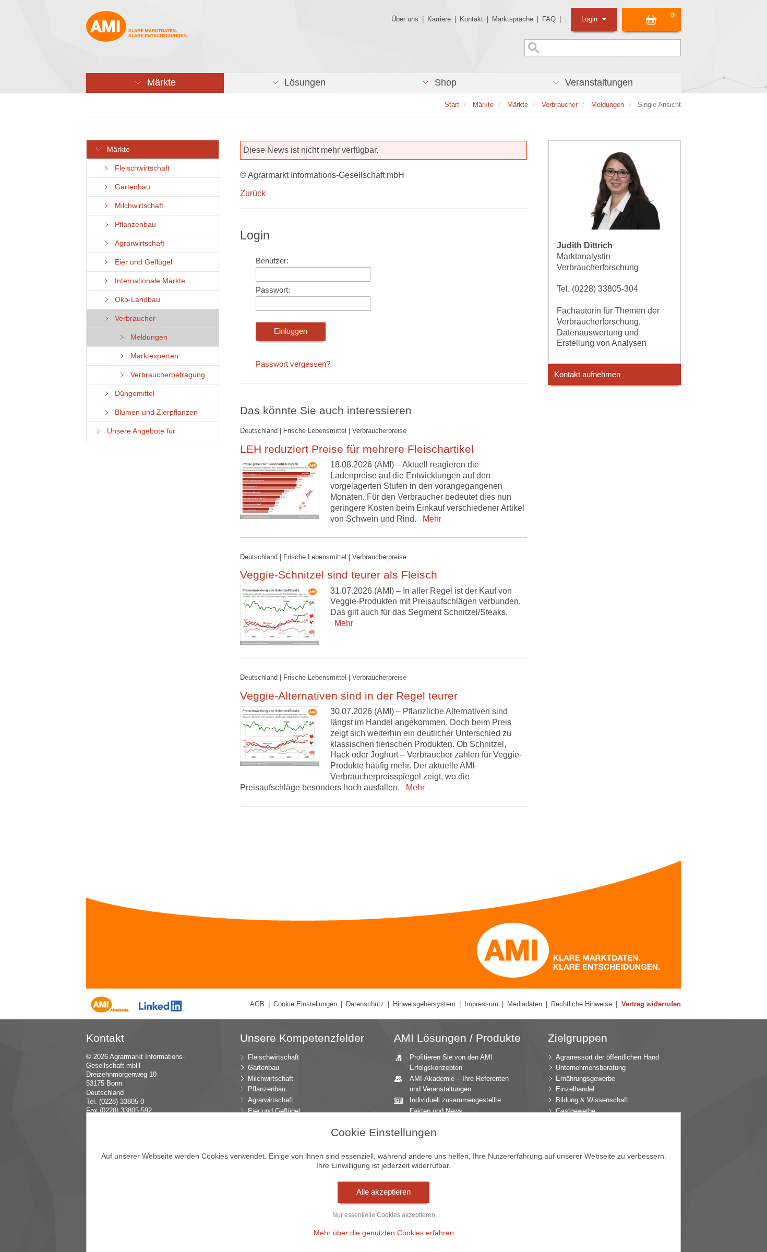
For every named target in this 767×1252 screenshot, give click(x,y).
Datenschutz (365, 1004)
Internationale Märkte (148, 281)
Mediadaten (524, 1004)
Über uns (404, 19)
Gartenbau (130, 187)
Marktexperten (152, 356)
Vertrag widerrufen (651, 1004)
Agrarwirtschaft (137, 243)
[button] (155, 83)
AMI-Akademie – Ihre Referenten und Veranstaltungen (459, 1084)
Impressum (481, 1004)
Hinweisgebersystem (424, 1004)
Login (590, 19)
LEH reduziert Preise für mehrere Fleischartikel (357, 449)
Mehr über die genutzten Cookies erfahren (384, 1233)
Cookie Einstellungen (305, 1004)
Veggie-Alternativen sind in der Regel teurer (349, 696)
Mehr (429, 518)
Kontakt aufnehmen (587, 374)
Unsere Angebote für (139, 431)
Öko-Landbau (135, 300)
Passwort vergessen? (293, 364)
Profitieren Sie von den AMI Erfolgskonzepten (451, 1062)
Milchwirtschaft (137, 206)
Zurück (253, 193)
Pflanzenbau (133, 224)
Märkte (116, 149)
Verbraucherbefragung (165, 375)
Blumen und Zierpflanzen (154, 412)
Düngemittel (132, 394)
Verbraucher (133, 318)
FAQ (549, 19)
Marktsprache (512, 19)
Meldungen (146, 337)
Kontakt (471, 19)
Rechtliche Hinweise (581, 1004)
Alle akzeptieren (383, 1192)
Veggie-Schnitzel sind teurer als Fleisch (338, 575)
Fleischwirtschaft (140, 168)
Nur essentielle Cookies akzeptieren (383, 1215)
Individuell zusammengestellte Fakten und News (455, 1105)
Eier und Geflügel (141, 262)
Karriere (439, 19)
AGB (257, 1004)
